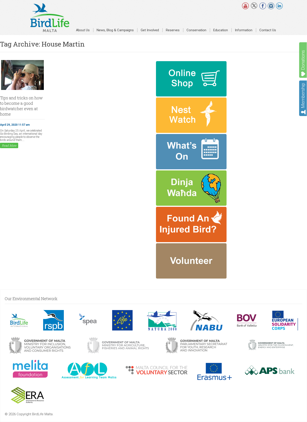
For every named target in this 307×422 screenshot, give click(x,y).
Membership (303, 95)
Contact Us (267, 30)
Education (220, 30)
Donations (303, 60)
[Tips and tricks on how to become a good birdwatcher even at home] (22, 89)
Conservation (196, 30)
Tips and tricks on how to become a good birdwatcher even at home (21, 106)
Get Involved (150, 30)
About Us (83, 30)
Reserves (173, 30)
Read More (9, 145)
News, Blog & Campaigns (115, 30)
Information (243, 30)
